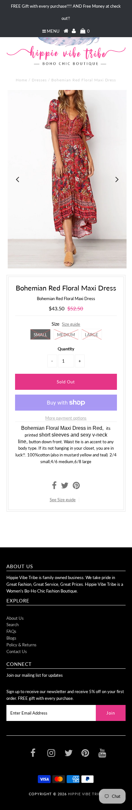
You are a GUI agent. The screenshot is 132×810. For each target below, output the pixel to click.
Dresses (39, 80)
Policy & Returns (21, 644)
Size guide (71, 324)
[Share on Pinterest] (76, 486)
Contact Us (16, 651)
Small (40, 334)
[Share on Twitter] (65, 486)
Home (21, 80)
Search (12, 624)
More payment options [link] (66, 418)
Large (91, 334)
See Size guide (63, 499)
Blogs (11, 638)
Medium (66, 334)
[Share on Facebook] (54, 486)
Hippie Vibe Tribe (85, 794)
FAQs (11, 631)
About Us (15, 618)
